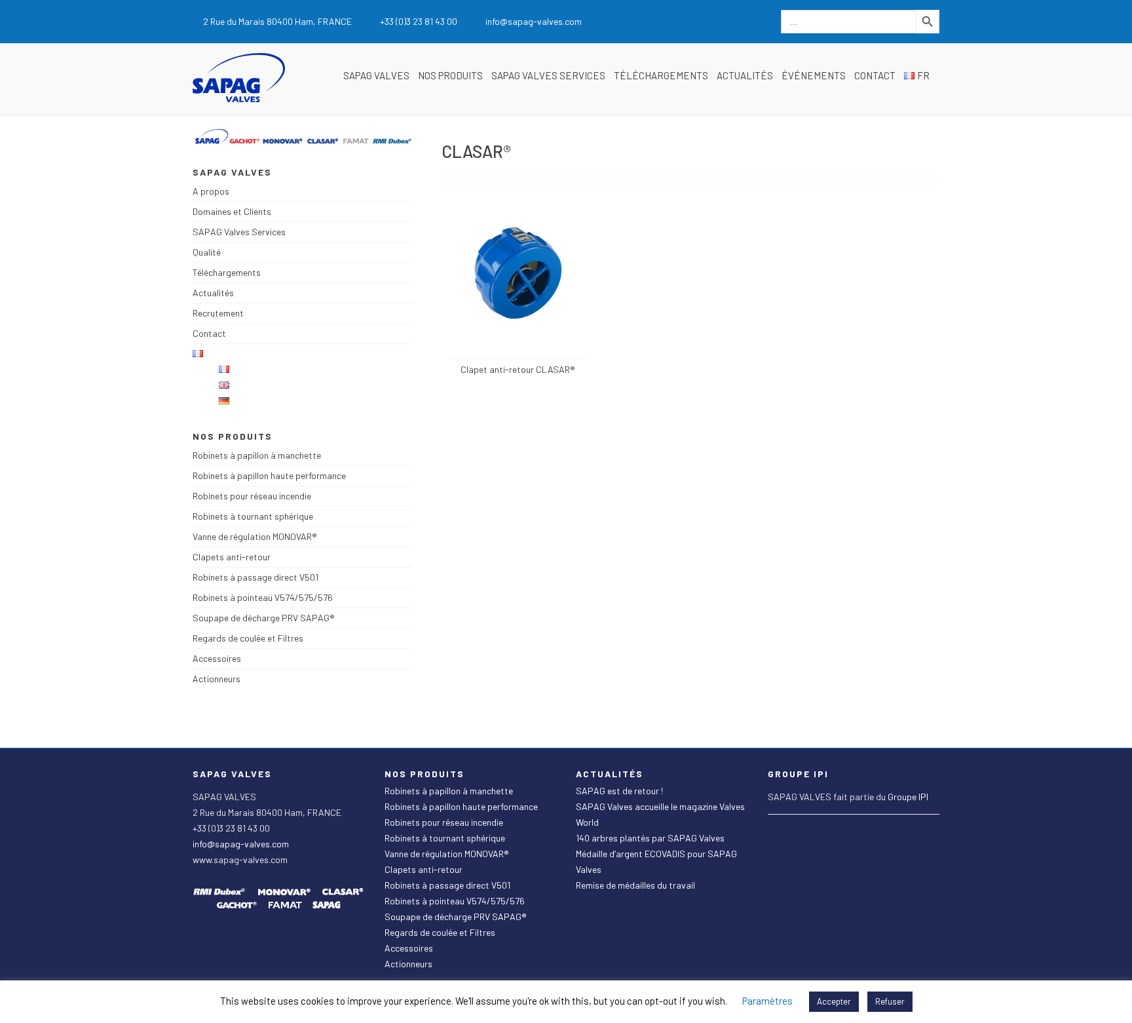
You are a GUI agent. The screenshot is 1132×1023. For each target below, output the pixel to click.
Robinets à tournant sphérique (253, 516)
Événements (814, 75)
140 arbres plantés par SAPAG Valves (650, 837)
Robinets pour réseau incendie (252, 495)
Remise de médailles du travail (635, 885)
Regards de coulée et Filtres (248, 638)
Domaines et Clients (232, 211)
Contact (875, 75)
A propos (211, 191)
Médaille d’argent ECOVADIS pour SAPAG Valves (656, 861)
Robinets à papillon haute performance (269, 475)
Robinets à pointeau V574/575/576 (263, 597)
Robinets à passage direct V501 (255, 577)
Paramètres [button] (767, 1001)
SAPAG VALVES (376, 75)
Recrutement (218, 312)
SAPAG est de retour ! (619, 790)
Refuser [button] (890, 1001)
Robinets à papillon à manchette (257, 455)
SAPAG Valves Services (548, 75)
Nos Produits (450, 75)
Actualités (745, 75)
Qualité (207, 252)
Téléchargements (661, 75)
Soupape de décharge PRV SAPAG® (264, 617)
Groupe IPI (908, 796)
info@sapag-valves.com (241, 843)
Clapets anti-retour (232, 556)
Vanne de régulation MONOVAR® (255, 536)
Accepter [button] (834, 1001)
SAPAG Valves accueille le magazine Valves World (660, 814)
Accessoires (217, 658)
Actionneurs (216, 678)
